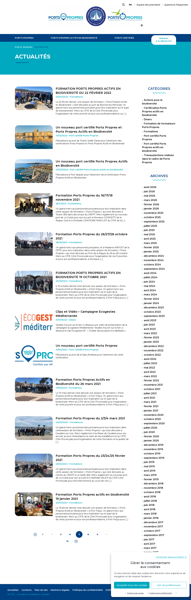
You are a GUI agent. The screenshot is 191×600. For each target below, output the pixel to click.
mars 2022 (150, 376)
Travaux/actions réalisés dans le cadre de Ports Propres (158, 159)
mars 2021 (150, 402)
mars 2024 (150, 294)
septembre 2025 (154, 221)
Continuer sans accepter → (171, 557)
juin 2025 (149, 230)
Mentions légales (60, 590)
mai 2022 (149, 367)
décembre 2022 (154, 346)
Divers (148, 119)
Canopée (45, 594)
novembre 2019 (153, 449)
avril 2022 (150, 372)
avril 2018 (149, 509)
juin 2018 (149, 505)
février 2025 (151, 247)
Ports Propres (24, 38)
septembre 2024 (154, 268)
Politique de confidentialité (160, 593)
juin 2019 (149, 462)
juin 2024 (149, 281)
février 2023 (151, 337)
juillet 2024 (150, 277)
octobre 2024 (152, 264)
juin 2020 (149, 432)
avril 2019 (149, 470)
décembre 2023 (154, 307)
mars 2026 (150, 200)
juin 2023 (149, 324)
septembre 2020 (154, 423)
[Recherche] (123, 5)
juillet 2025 (150, 226)
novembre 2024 (154, 260)
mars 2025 (150, 243)
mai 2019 (149, 466)
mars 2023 (150, 333)
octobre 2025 (152, 217)
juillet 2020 (150, 427)
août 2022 (150, 359)
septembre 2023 (154, 316)
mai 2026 (149, 195)
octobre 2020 (152, 419)
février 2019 (151, 479)
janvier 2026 (151, 208)
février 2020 (151, 436)
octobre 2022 (152, 354)
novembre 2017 (153, 526)
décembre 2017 (153, 522)
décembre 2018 (153, 483)
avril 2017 (149, 543)
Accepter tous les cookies (132, 585)
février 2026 (151, 204)
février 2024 (151, 298)
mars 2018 (150, 513)
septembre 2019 (154, 457)
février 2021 (151, 406)
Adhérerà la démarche (164, 39)
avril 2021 (149, 397)
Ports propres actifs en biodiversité (74, 38)
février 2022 (151, 380)
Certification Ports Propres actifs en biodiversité (154, 112)
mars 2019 (150, 475)
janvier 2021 (151, 410)
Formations (151, 131)
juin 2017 (149, 539)
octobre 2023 (152, 311)
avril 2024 (150, 290)
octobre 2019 (152, 453)
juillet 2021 (150, 393)
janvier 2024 (151, 303)
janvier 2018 (151, 518)
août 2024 (150, 273)
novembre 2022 (153, 350)
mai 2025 (149, 234)
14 (67, 541)
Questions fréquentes (176, 4)
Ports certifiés (124, 38)
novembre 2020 (154, 415)
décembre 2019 (153, 445)
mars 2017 (150, 548)
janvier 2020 (151, 440)
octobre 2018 (152, 492)
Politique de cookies (135, 593)
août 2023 (150, 320)
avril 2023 (150, 329)
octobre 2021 (152, 389)
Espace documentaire (148, 4)
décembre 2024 (154, 256)
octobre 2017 (152, 530)
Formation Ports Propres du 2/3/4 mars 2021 (90, 418)
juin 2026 (149, 191)
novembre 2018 (153, 487)
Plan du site (41, 590)
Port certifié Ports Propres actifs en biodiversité (154, 147)
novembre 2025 (153, 213)
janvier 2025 (151, 251)
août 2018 (150, 496)
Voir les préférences (169, 585)
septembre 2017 (154, 535)
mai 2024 (149, 286)
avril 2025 (150, 238)
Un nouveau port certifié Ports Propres (86, 345)
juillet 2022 (150, 363)
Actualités (13, 590)
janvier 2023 (151, 341)
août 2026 (150, 187)
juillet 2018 (150, 500)
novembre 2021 (153, 384)
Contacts (26, 590)
